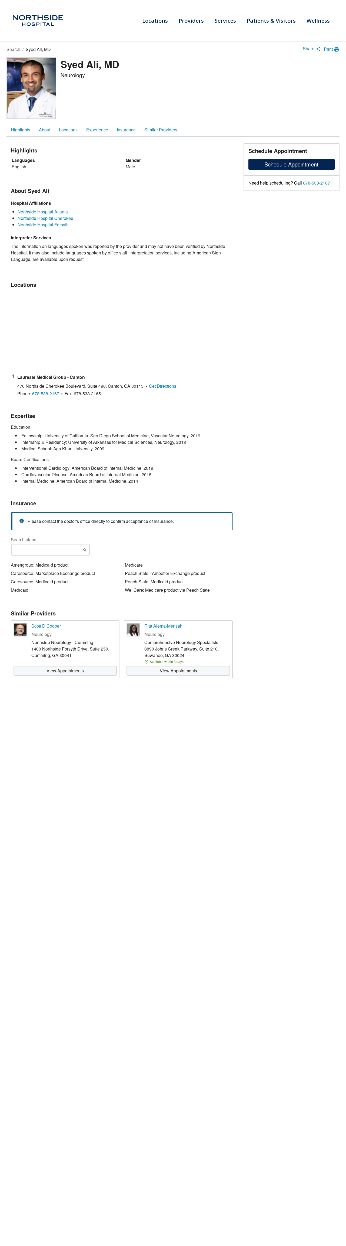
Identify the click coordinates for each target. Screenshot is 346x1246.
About (44, 130)
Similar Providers (160, 130)
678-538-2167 (316, 183)
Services (225, 20)
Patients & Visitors (271, 20)
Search (13, 49)
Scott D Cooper (46, 626)
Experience (97, 130)
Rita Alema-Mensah (163, 626)
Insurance (126, 130)
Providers (191, 20)
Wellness (318, 20)
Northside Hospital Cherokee (45, 218)
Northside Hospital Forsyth (43, 225)
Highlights (20, 130)
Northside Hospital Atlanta (43, 212)
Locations (155, 20)
